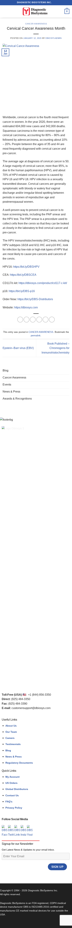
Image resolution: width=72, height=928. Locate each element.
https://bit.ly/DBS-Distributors (35, 299)
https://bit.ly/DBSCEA (23, 274)
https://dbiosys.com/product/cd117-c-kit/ (43, 283)
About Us (11, 725)
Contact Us (12, 795)
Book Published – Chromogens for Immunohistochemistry (55, 348)
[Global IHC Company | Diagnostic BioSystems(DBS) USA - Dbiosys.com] (36, 11)
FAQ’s (8, 801)
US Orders (11, 783)
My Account (12, 776)
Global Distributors (16, 789)
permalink (36, 335)
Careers (10, 738)
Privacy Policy (13, 807)
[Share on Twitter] (33, 319)
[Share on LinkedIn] (52, 319)
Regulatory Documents (19, 762)
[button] (5, 11)
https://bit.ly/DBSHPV (26, 266)
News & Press (13, 756)
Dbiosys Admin (53, 38)
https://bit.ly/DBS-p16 (22, 291)
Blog (8, 750)
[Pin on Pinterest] (45, 319)
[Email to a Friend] (39, 319)
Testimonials (13, 744)
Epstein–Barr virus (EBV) (18, 348)
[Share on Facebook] (26, 319)
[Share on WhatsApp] (20, 319)
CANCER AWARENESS (36, 24)
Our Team (11, 731)
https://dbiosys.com (26, 307)
